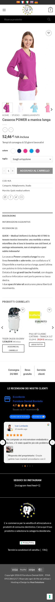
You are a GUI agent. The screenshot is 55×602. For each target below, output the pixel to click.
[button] (4, 10)
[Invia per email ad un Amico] (21, 197)
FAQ (44, 549)
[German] (36, 2)
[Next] (48, 65)
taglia (4, 159)
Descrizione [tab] (9, 216)
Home (5, 115)
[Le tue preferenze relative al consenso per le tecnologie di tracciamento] (50, 597)
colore (5, 151)
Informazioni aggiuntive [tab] (16, 222)
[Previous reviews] (2, 442)
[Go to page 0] (22, 465)
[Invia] (49, 19)
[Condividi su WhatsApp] (5, 197)
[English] (32, 2)
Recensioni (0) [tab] (10, 228)
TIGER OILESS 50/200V (13, 338)
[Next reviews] (52, 442)
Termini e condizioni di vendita (23, 549)
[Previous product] (11, 129)
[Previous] (7, 65)
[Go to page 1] (25, 466)
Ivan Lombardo (21, 426)
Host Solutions (37, 582)
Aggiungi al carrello (35, 170)
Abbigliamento (31, 115)
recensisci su (37, 417)
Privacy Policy (28, 543)
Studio (16, 115)
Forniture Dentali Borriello (28, 401)
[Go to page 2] (27, 465)
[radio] (13, 151)
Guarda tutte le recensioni (20, 417)
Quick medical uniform (20, 190)
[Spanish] (18, 2)
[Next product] (5, 129)
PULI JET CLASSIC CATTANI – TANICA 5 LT (40, 335)
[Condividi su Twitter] (16, 197)
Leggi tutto (37, 344)
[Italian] (28, 2)
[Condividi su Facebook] (10, 197)
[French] (23, 2)
